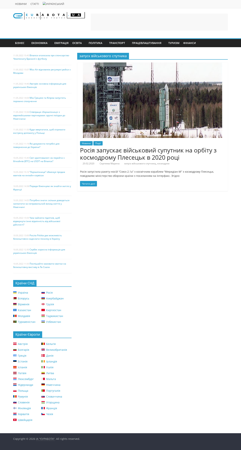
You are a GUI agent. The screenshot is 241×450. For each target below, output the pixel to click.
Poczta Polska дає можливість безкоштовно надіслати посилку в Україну (37, 237)
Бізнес (19, 43)
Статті (35, 4)
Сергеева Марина (110, 163)
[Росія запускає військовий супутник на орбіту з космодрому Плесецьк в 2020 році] (152, 65)
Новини (21, 4)
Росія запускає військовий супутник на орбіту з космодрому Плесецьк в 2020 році (148, 153)
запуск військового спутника (140, 163)
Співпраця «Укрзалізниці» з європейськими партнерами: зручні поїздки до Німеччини (39, 115)
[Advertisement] (159, 22)
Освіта (77, 43)
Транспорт (117, 43)
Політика (95, 43)
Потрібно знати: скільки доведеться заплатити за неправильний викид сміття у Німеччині (41, 204)
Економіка (39, 43)
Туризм (173, 43)
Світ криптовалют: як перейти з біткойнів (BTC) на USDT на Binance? (39, 159)
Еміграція (61, 43)
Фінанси (189, 43)
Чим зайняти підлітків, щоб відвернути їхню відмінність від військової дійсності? (36, 221)
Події (98, 143)
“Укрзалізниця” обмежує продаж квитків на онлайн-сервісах (39, 173)
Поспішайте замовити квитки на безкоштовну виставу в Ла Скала (39, 265)
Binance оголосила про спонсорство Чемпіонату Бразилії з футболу (41, 57)
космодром (163, 163)
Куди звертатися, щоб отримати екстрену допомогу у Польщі (39, 131)
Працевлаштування (146, 43)
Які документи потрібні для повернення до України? (36, 145)
